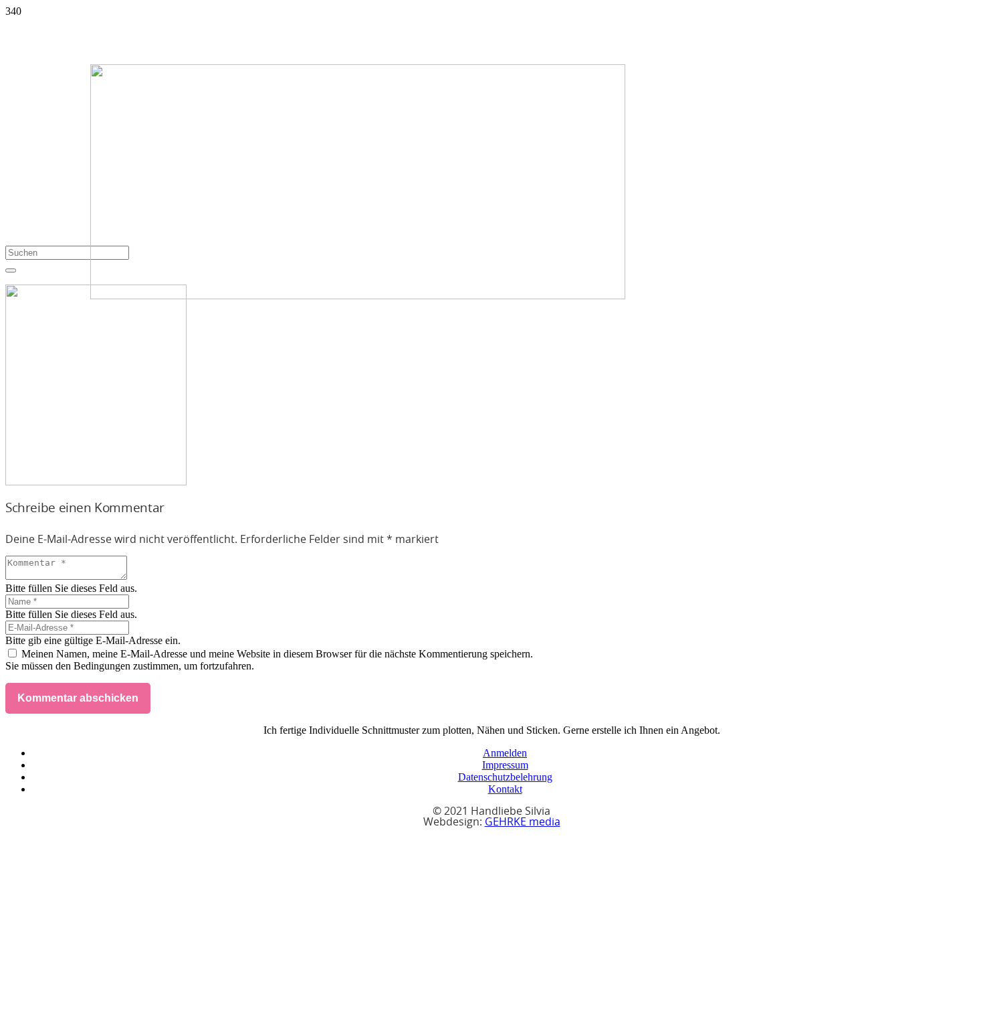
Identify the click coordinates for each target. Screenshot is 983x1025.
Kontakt (505, 789)
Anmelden (505, 753)
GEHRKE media (522, 822)
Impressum (505, 765)
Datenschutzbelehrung (505, 777)
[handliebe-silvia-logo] (357, 295)
